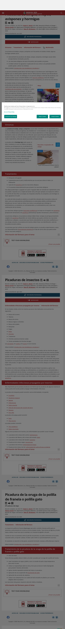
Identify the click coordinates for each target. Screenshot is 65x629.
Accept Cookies (55, 106)
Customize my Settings (10, 106)
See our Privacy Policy (9, 101)
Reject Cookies (42, 106)
